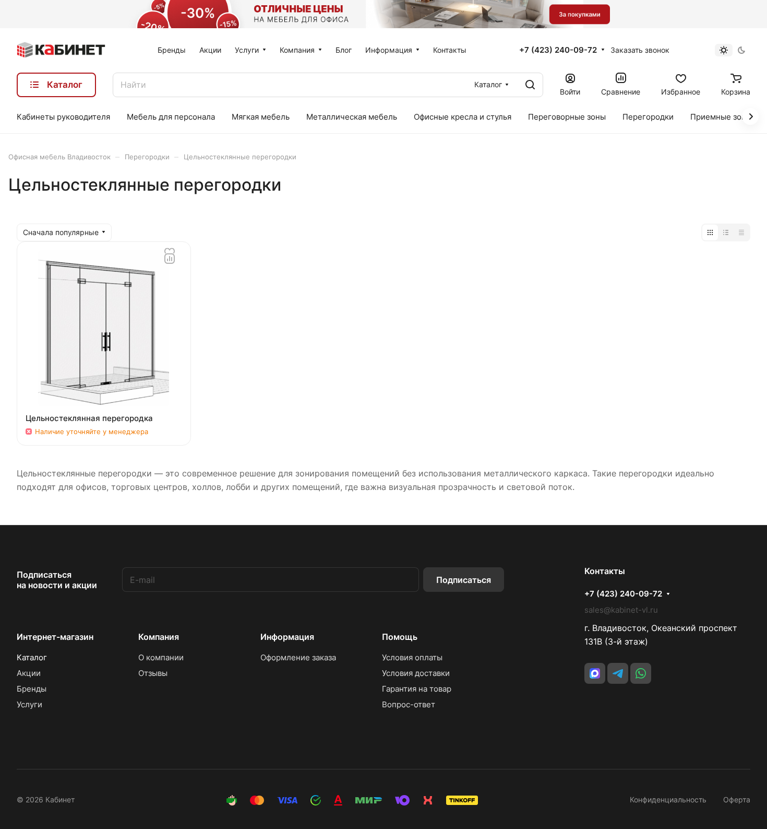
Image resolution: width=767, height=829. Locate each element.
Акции (29, 673)
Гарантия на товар (416, 689)
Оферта (736, 799)
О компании (161, 657)
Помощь (399, 637)
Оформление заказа (298, 657)
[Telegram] (617, 673)
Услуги (29, 704)
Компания (158, 637)
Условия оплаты (412, 657)
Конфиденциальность (668, 799)
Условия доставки (416, 673)
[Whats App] (640, 673)
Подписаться (463, 580)
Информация (287, 637)
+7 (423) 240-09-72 (558, 50)
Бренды (31, 689)
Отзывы (152, 673)
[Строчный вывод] (726, 232)
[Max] (594, 673)
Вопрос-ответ (408, 704)
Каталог (32, 657)
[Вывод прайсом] (741, 232)
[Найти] (530, 85)
